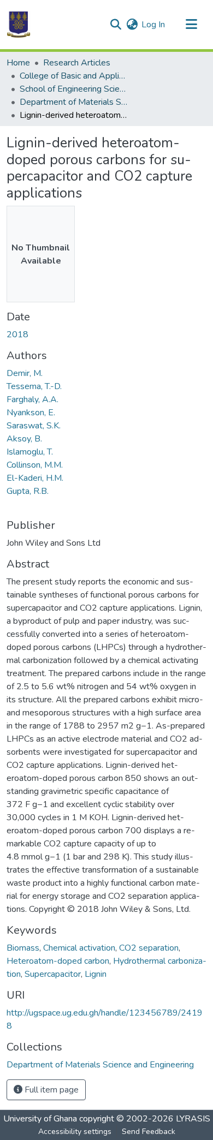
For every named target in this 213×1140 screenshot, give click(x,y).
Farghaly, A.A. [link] (32, 399)
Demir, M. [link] (25, 373)
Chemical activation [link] (79, 948)
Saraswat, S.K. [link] (34, 426)
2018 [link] (17, 335)
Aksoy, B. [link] (24, 439)
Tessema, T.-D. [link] (34, 386)
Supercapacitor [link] (53, 974)
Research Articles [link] (76, 63)
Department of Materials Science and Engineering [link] (74, 102)
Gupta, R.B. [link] (28, 491)
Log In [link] (153, 25)
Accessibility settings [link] (74, 1131)
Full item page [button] (50, 1090)
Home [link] (18, 63)
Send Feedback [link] (148, 1131)
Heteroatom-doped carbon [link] (58, 961)
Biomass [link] (23, 948)
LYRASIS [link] (193, 1119)
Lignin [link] (95, 974)
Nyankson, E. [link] (31, 413)
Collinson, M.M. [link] (35, 465)
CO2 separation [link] (149, 948)
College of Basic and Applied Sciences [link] (74, 76)
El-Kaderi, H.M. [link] (35, 478)
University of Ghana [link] (40, 1119)
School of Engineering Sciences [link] (74, 89)
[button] (19, 24)
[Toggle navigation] (191, 24)
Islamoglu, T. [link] (30, 452)
